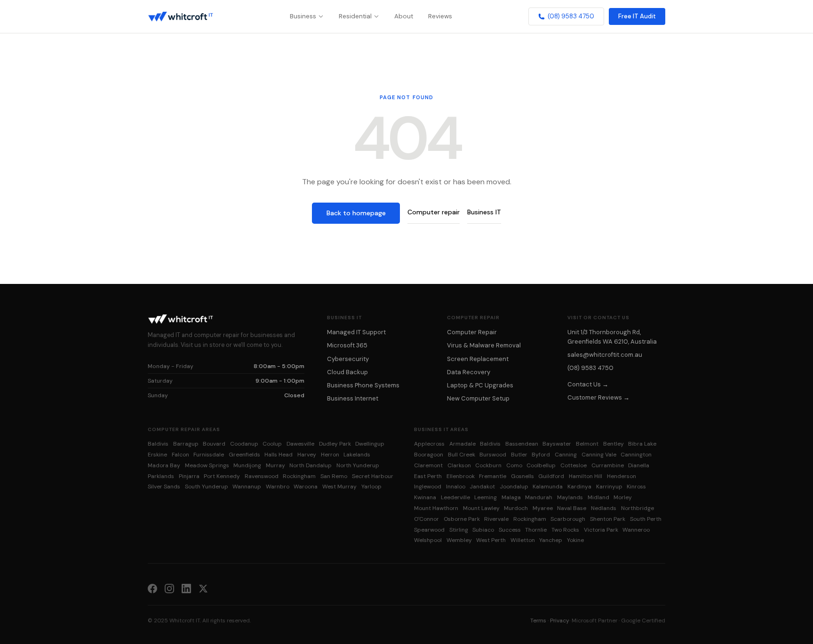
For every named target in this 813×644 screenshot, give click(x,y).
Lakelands (356, 454)
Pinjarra (189, 476)
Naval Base (571, 508)
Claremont (428, 465)
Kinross (636, 486)
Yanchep (550, 540)
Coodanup (244, 444)
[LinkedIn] (186, 588)
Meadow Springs (207, 465)
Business (303, 16)
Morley (623, 497)
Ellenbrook (460, 476)
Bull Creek (461, 454)
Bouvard (214, 444)
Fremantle (492, 476)
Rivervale (496, 519)
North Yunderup (357, 465)
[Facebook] (152, 588)
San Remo (333, 476)
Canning (566, 454)
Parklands (161, 476)
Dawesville (300, 444)
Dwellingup (369, 444)
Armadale (462, 444)
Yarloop (371, 486)
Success (510, 530)
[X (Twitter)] (203, 588)
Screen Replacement (478, 359)
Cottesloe (573, 465)
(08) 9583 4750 (571, 16)
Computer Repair (472, 332)
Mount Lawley (481, 508)
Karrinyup (609, 486)
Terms (538, 620)
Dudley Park (335, 444)
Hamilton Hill (585, 476)
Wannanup (246, 486)
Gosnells (522, 476)
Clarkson (459, 465)
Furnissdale (208, 454)
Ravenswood (262, 476)
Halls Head (278, 454)
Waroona (306, 486)
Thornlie (536, 530)
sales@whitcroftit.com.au (604, 355)
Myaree (543, 508)
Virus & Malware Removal (484, 345)
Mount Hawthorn (436, 508)
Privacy (559, 620)
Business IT (484, 212)
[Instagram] (169, 588)
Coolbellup (541, 465)
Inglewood (427, 486)
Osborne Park (462, 519)
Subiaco (483, 530)
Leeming (485, 497)
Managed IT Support (356, 332)
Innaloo (455, 486)
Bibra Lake (642, 444)
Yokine (575, 540)
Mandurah (538, 497)
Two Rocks (565, 530)
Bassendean (521, 444)
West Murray (339, 486)
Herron (330, 454)
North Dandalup (310, 465)
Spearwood (429, 530)
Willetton (522, 540)
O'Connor (426, 519)
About (403, 16)
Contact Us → (587, 384)
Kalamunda (548, 486)
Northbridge (637, 508)
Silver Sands (164, 486)
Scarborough (567, 519)
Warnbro (277, 486)
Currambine (607, 465)
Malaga (511, 497)
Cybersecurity (348, 359)
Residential (355, 16)
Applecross (429, 444)
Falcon (180, 454)
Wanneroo (636, 530)
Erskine (157, 454)
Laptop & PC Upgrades (480, 385)
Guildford (551, 476)
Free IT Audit (637, 16)
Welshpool (428, 540)
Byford (541, 454)
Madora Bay (164, 465)
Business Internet (352, 398)
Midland (598, 497)
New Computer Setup (478, 398)
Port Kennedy (222, 476)
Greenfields (244, 454)
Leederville (455, 497)
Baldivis (158, 444)
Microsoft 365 (347, 345)
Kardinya (579, 486)
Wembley (459, 540)
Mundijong (247, 465)
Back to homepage (356, 213)
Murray (275, 465)
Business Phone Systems (363, 385)
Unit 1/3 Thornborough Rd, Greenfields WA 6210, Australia (612, 336)
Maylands (570, 497)
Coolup (272, 444)
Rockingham (299, 476)
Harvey (306, 454)
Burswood (492, 454)
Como (514, 465)
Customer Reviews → (598, 397)
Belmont (587, 444)
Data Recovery (468, 372)
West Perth (491, 540)
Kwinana (425, 497)
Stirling (458, 530)
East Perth (428, 476)
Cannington (636, 454)
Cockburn (488, 465)
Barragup (186, 444)
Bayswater (556, 444)
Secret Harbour (372, 476)
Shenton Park (607, 519)
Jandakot (482, 486)
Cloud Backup (347, 372)
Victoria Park (601, 530)
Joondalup (514, 486)
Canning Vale (599, 454)
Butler (519, 454)
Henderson (621, 476)
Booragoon (428, 454)
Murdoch (516, 508)
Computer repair (433, 212)
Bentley (613, 444)
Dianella (638, 465)
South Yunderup (206, 486)
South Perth (646, 519)
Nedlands (603, 508)
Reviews (440, 16)
